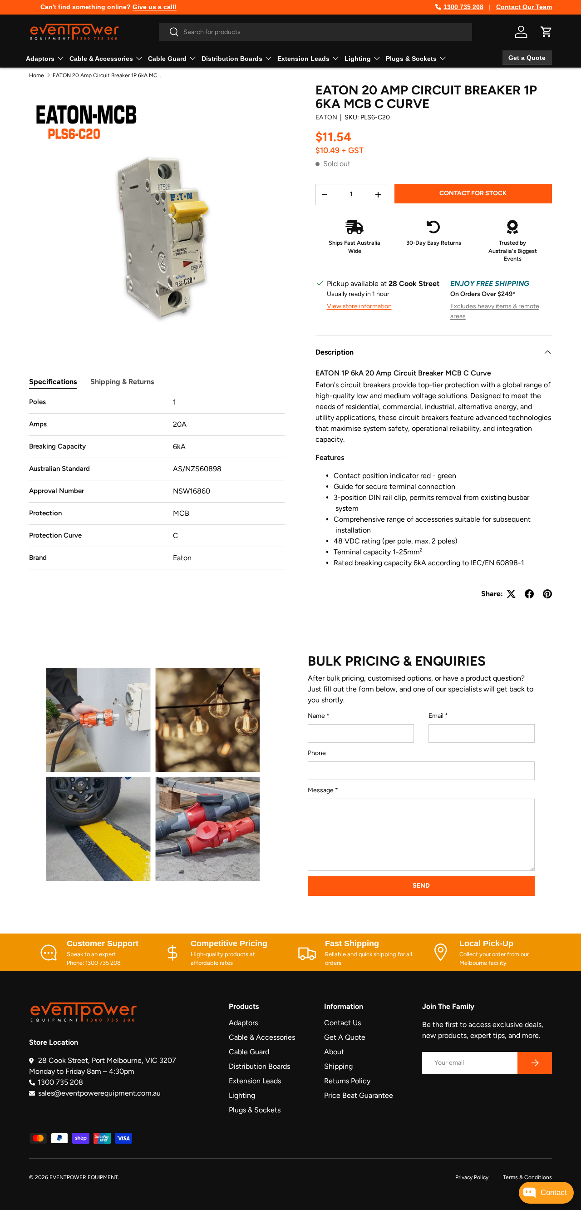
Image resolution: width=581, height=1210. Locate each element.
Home (36, 75)
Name (316, 716)
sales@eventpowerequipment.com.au (99, 1093)
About (334, 1051)
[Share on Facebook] (529, 594)
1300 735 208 (463, 6)
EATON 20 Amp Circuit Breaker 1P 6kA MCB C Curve (107, 75)
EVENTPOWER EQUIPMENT (83, 1177)
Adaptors (40, 58)
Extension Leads (303, 58)
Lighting (358, 58)
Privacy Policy (471, 1177)
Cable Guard (167, 58)
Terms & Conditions (527, 1177)
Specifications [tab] (53, 381)
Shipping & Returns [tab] (122, 381)
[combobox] (315, 32)
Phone (317, 753)
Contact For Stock (473, 193)
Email (435, 716)
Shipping (338, 1066)
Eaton (326, 117)
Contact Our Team (524, 6)
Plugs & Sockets (411, 58)
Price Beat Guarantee (358, 1095)
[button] (546, 32)
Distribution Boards (232, 58)
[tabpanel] (157, 483)
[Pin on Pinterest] (547, 594)
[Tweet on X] (511, 594)
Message (321, 790)
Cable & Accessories (101, 58)
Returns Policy (347, 1081)
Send (421, 885)
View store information (359, 306)
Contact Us (342, 1022)
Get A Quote (344, 1037)
